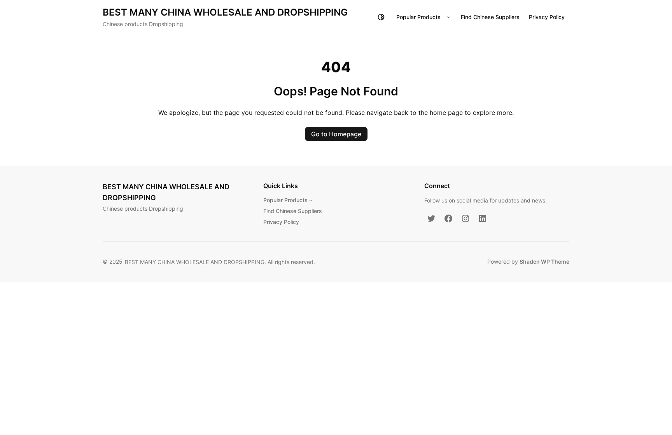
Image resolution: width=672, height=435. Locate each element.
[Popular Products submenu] (448, 17)
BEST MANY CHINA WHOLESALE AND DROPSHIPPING (225, 12)
